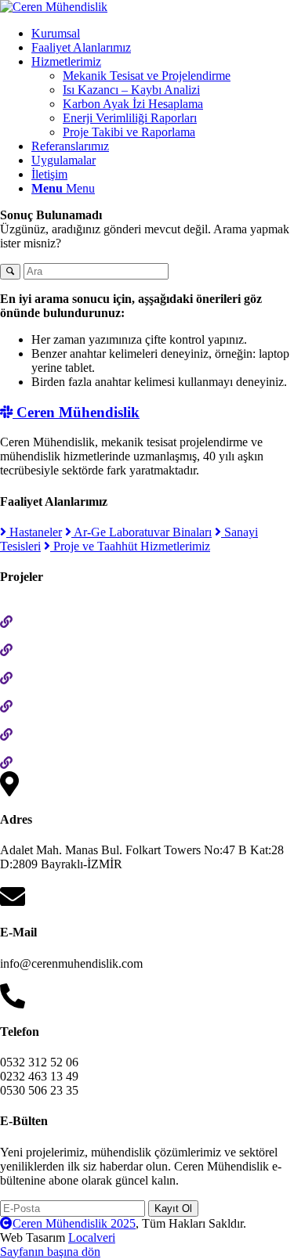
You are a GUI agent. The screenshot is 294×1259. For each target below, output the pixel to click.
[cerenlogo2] (53, 6)
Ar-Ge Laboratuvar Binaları (141, 532)
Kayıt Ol (173, 1208)
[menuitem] (162, 34)
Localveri (91, 1237)
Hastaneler (34, 532)
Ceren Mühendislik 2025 (74, 1223)
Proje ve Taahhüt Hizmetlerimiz (130, 546)
